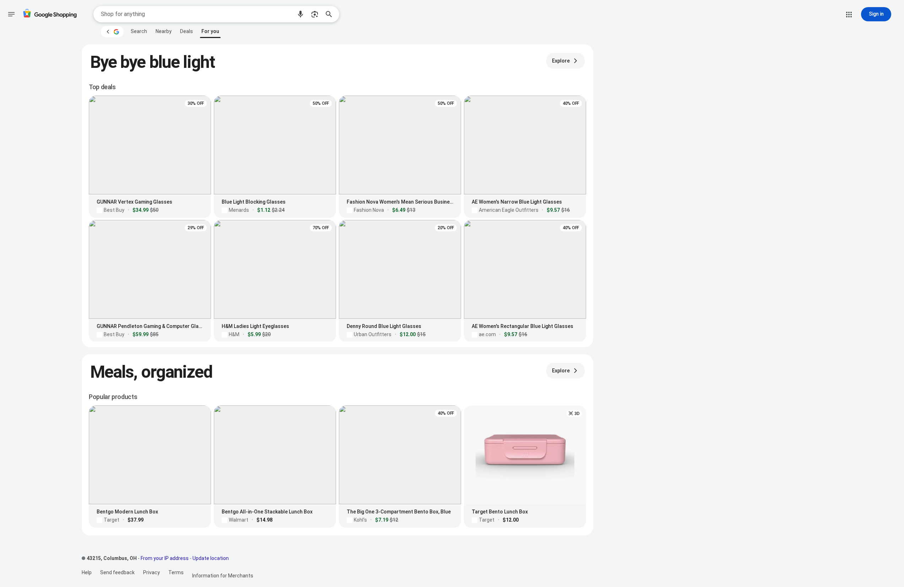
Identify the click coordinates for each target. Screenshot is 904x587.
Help (87, 572)
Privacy (151, 572)
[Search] (331, 14)
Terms (176, 572)
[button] (300, 14)
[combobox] (196, 14)
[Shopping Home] (50, 14)
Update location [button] (211, 558)
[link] (138, 31)
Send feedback (117, 572)
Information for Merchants (222, 575)
